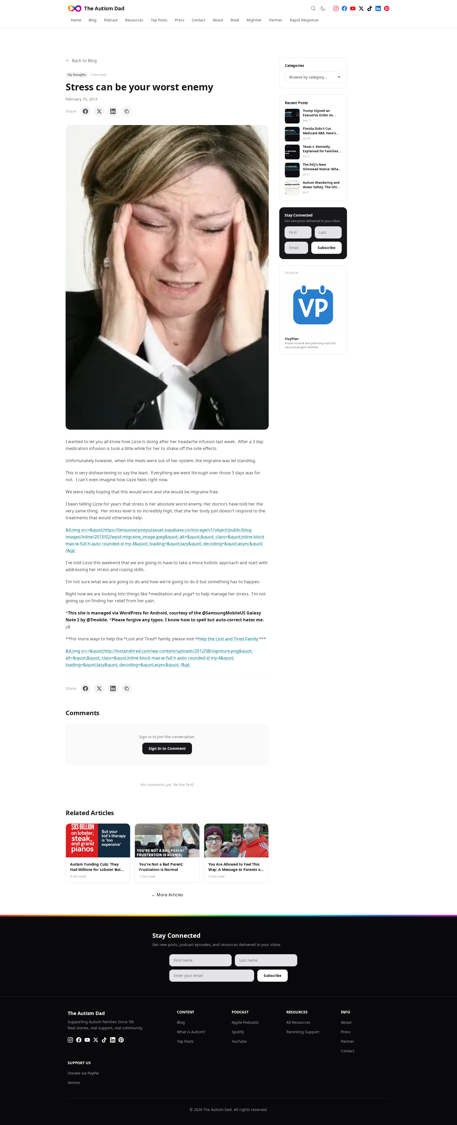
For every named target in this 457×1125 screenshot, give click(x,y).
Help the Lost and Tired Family (228, 639)
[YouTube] (352, 8)
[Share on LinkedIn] (113, 111)
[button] (167, 277)
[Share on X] (99, 111)
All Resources (298, 1022)
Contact (198, 19)
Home (76, 19)
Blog (93, 19)
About (218, 19)
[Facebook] (344, 8)
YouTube (239, 1041)
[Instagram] (336, 8)
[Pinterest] (386, 8)
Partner (275, 19)
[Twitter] (361, 8)
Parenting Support (302, 1031)
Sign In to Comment (167, 748)
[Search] (313, 8)
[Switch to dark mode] (323, 8)
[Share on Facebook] (85, 111)
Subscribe (326, 247)
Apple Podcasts (245, 1022)
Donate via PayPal (83, 1073)
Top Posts (159, 19)
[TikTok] (369, 8)
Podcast (111, 19)
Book (235, 19)
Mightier (254, 19)
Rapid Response (304, 19)
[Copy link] (126, 111)
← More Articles (167, 895)
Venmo (74, 1082)
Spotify (238, 1031)
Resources (134, 19)
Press (179, 19)
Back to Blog (84, 60)
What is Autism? (191, 1031)
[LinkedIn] (378, 8)
